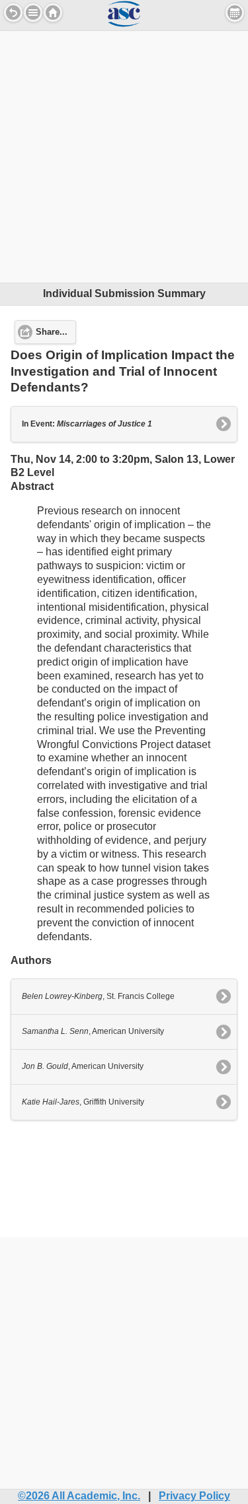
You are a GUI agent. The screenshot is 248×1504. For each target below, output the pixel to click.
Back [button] (13, 12)
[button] (33, 12)
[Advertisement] (124, 155)
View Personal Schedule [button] (235, 12)
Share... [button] (51, 332)
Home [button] (53, 12)
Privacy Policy (194, 1495)
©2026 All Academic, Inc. (79, 1495)
